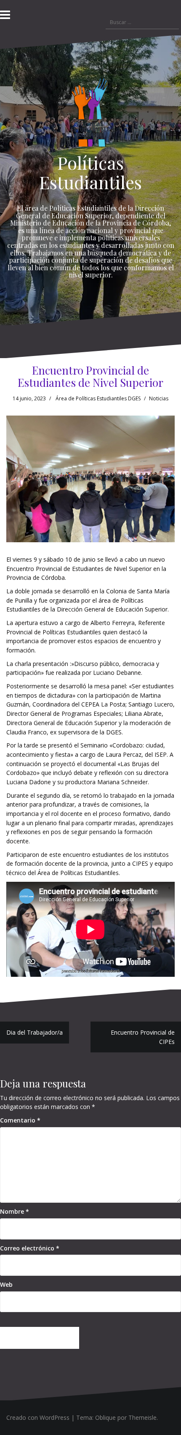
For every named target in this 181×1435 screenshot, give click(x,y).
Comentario (20, 1120)
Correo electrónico (29, 1248)
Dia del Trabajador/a (34, 1032)
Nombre (14, 1211)
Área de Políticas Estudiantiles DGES (98, 398)
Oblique (105, 1417)
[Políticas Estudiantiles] (90, 115)
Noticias (158, 398)
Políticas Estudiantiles (90, 172)
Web (6, 1284)
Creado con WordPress (37, 1417)
